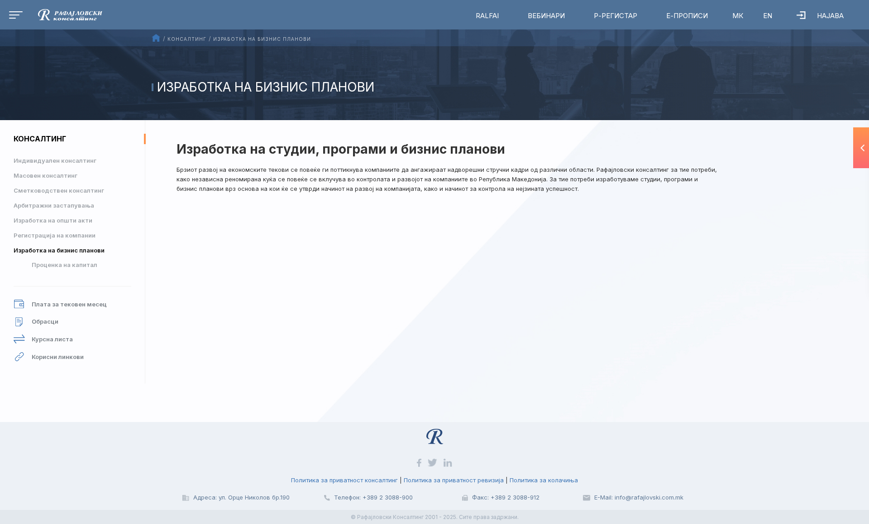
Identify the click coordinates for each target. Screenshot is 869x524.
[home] (63, 14)
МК (737, 15)
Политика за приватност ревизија (454, 480)
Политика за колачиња (544, 480)
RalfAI (487, 15)
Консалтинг (40, 138)
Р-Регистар (615, 15)
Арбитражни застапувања (54, 205)
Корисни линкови (58, 356)
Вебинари (546, 15)
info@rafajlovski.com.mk (649, 497)
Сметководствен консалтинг (59, 190)
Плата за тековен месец (69, 304)
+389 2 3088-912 (515, 497)
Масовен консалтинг (45, 175)
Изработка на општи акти (53, 220)
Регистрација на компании (54, 235)
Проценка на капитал (64, 264)
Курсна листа (52, 339)
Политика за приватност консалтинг (344, 480)
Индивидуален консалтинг (55, 160)
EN (767, 15)
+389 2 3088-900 (388, 497)
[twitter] (433, 462)
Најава (830, 15)
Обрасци (45, 321)
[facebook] (420, 462)
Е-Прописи (687, 15)
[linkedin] (448, 462)
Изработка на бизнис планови (59, 250)
